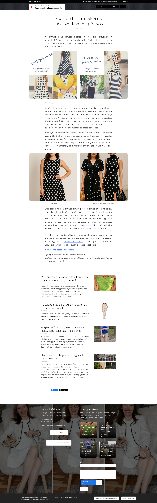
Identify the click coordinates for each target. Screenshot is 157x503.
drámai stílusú (91, 228)
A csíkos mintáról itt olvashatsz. (59, 250)
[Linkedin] (35, 1)
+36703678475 (124, 1)
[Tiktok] (37, 1)
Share (55, 390)
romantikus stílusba (73, 241)
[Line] (30, 1)
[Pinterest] (40, 1)
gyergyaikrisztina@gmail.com (110, 1)
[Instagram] (32, 1)
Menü (123, 6)
